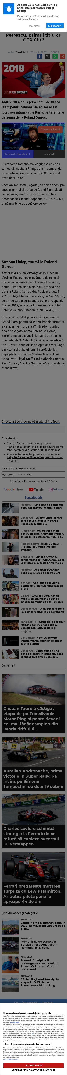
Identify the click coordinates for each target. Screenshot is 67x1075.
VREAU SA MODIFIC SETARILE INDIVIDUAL (33, 1070)
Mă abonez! (55, 25)
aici (33, 1033)
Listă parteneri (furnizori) (10, 1059)
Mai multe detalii (14, 1022)
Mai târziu (34, 25)
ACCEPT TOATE (33, 1065)
